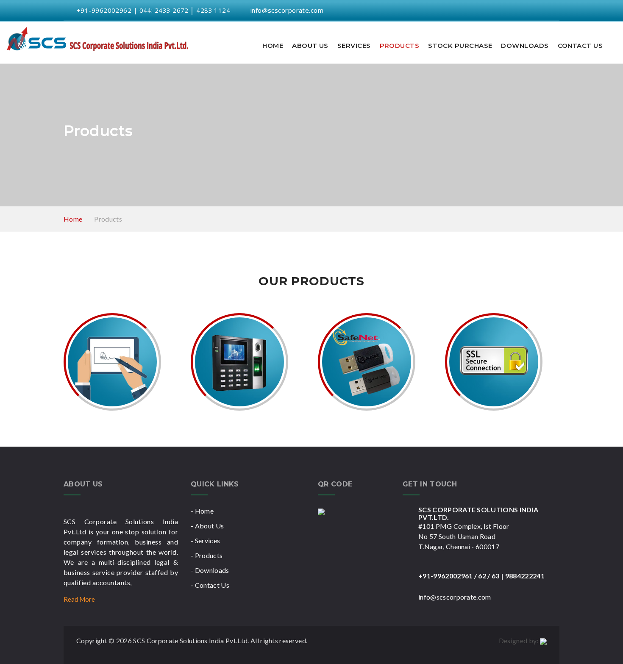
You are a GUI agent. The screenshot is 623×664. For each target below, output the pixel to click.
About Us (310, 46)
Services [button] (354, 46)
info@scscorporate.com (286, 10)
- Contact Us (210, 585)
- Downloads (210, 570)
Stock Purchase (460, 46)
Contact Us (580, 46)
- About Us (207, 526)
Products (400, 46)
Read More (80, 599)
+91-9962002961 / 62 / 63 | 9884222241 (481, 576)
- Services (205, 540)
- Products (206, 555)
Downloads (524, 46)
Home (272, 46)
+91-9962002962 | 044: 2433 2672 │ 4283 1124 (152, 10)
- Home (202, 511)
